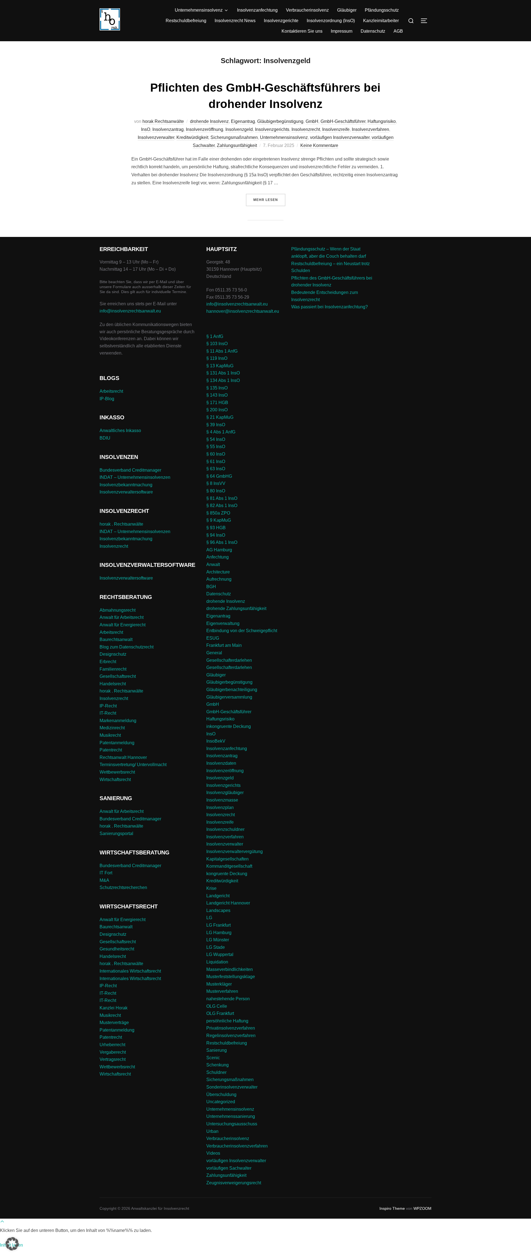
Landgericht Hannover (228, 903)
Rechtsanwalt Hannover (123, 757)
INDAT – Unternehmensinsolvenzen (135, 477)
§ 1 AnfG (214, 336)
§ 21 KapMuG (219, 417)
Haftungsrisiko (382, 121)
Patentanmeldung (117, 742)
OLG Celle (216, 1006)
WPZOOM (422, 1208)
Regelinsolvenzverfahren (231, 1035)
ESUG (212, 638)
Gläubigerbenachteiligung (231, 689)
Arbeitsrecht (111, 391)
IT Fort (106, 872)
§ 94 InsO (215, 535)
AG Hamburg (219, 549)
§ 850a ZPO (218, 513)
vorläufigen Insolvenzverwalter (339, 137)
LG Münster (217, 939)
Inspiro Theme (392, 1208)
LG (209, 917)
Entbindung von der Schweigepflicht (241, 630)
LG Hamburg (218, 932)
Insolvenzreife (336, 129)
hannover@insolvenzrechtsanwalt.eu (243, 311)
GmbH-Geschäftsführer (343, 121)
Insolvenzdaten (221, 763)
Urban (212, 1131)
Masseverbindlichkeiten (229, 969)
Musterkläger (219, 984)
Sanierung (216, 1050)
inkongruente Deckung (228, 726)
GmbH (312, 121)
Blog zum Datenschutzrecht (126, 647)
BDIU (105, 438)
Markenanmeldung (118, 720)
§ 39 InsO (215, 424)
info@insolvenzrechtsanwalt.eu (130, 311)
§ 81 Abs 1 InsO (221, 498)
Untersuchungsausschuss (231, 1123)
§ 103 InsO (217, 343)
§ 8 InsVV (215, 483)
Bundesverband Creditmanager (130, 470)
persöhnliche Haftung (227, 1021)
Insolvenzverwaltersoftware (126, 492)
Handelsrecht (113, 683)
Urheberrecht (112, 1044)
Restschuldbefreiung (186, 20)
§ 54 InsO (215, 439)
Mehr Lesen (269, 200)
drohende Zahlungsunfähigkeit (236, 608)
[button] (12, 1244)
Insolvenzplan (220, 807)
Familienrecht (113, 669)
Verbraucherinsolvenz (307, 10)
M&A (104, 880)
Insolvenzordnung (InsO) (331, 20)
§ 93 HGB (216, 527)
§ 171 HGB (217, 402)
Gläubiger (346, 10)
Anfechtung (217, 557)
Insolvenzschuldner (225, 829)
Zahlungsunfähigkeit (237, 145)
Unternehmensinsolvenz (199, 10)
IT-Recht (108, 713)
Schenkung (217, 1065)
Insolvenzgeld (239, 129)
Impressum (341, 31)
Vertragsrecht (113, 1059)
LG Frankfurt (218, 925)
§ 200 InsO (217, 409)
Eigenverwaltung (223, 623)
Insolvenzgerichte (281, 20)
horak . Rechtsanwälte (121, 524)
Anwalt (213, 564)
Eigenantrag (243, 121)
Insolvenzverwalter (156, 137)
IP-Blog (107, 398)
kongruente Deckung (226, 873)
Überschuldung (221, 1094)
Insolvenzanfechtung (257, 10)
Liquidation (217, 962)
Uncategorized (220, 1101)
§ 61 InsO (215, 461)
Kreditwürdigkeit (192, 137)
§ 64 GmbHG (219, 476)
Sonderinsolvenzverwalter (231, 1087)
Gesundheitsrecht (117, 949)
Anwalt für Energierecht (122, 624)
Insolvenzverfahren (370, 129)
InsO (145, 129)
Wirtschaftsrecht (115, 779)
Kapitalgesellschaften (227, 859)
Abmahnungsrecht (118, 610)
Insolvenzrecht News (235, 20)
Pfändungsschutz (382, 10)
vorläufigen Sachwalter (228, 1168)
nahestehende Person (228, 998)
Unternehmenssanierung (230, 1116)
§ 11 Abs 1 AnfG (222, 351)
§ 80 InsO (215, 491)
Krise (211, 888)
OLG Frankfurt (220, 1013)
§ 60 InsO (215, 454)
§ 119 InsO (216, 358)
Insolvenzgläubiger (225, 792)
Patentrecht (111, 750)
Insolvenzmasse (222, 800)
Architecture (218, 572)
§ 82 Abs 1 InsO (221, 505)
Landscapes (218, 910)
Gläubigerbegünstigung (280, 121)
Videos (213, 1153)
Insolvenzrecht (305, 129)
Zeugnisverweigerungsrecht (233, 1182)
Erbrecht (108, 661)
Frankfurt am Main (224, 645)
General (214, 652)
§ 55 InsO (215, 446)
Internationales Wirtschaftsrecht (130, 971)
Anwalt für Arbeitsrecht (122, 617)
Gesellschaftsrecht (118, 676)
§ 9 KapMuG (218, 520)
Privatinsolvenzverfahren (230, 1028)
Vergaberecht (113, 1052)
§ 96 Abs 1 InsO (221, 542)
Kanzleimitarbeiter (381, 20)
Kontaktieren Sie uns (302, 31)
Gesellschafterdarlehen (229, 660)
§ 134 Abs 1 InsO (223, 380)
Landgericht (218, 895)
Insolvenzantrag (168, 129)
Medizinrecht (112, 727)
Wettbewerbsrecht (117, 772)
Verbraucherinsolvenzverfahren (237, 1146)
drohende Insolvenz (209, 121)
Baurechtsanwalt (116, 639)
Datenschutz (373, 31)
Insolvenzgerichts (272, 129)
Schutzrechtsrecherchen (123, 887)
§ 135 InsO (217, 388)
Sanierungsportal (116, 833)
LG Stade (215, 947)
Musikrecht (110, 735)
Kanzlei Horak (113, 1008)
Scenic (213, 1057)
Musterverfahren (222, 991)
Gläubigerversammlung (229, 697)
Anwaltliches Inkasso (120, 430)
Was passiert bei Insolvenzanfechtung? (329, 306)
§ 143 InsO (217, 395)
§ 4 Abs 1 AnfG (220, 432)
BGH (211, 586)
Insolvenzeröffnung (204, 129)
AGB (398, 31)
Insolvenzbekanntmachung (126, 484)
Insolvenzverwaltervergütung (234, 851)
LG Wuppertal (219, 954)
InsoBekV (215, 741)
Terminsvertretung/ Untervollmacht (133, 764)
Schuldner (216, 1072)
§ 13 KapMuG (219, 365)
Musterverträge (114, 1022)
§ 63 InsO (215, 468)
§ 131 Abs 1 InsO (223, 373)
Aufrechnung (218, 579)
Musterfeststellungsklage (230, 976)
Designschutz (113, 654)
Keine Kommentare (319, 145)
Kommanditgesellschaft (229, 866)
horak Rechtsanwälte (163, 121)
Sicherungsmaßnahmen (234, 137)
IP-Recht (108, 706)
